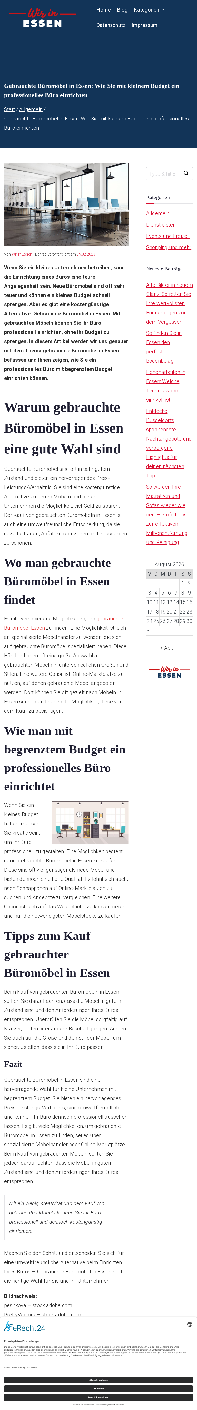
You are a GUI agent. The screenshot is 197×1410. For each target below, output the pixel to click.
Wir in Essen (22, 254)
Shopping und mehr (168, 247)
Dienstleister (160, 225)
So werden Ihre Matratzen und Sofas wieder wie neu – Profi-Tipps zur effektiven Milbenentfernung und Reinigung (167, 514)
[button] (161, 9)
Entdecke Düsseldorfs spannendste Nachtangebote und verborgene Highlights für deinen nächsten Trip (169, 443)
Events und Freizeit (168, 236)
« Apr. (166, 648)
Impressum (144, 25)
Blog (122, 10)
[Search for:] (169, 173)
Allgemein (158, 213)
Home (103, 10)
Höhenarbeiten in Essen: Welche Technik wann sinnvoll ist (165, 386)
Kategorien (146, 10)
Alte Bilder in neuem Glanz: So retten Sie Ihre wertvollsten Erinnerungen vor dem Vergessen (169, 303)
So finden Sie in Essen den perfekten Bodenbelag (164, 347)
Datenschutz (110, 25)
